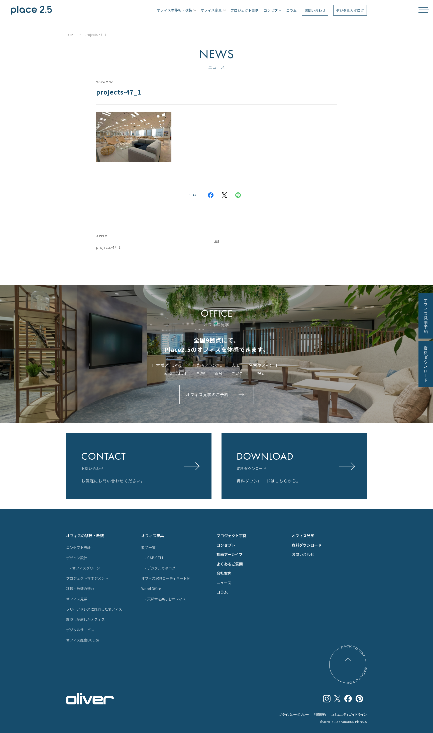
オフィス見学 (76, 598)
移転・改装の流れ (80, 588)
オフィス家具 (152, 535)
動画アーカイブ (229, 554)
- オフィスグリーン (85, 568)
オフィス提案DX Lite (82, 639)
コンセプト (272, 10)
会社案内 (224, 573)
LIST (216, 241)
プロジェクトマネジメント (87, 578)
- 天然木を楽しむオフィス (165, 598)
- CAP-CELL (154, 557)
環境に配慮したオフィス (85, 619)
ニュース (223, 582)
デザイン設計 (76, 557)
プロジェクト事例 (245, 10)
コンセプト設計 (78, 547)
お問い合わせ (315, 10)
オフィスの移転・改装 (85, 535)
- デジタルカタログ (160, 568)
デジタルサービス (80, 629)
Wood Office (151, 588)
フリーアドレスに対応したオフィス (94, 609)
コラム (291, 10)
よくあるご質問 (229, 563)
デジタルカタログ (350, 10)
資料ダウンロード (307, 545)
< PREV (108, 242)
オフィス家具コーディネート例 (165, 578)
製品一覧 (148, 547)
